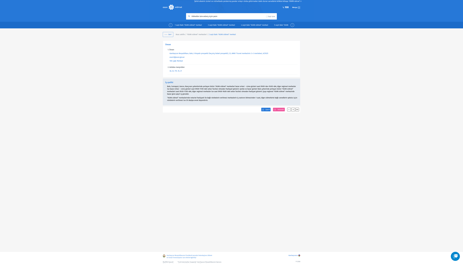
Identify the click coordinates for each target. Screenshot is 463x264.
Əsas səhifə (180, 34)
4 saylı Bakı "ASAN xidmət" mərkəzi (254, 25)
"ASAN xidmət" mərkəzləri (197, 34)
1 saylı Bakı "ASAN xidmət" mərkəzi (188, 25)
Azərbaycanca (293, 255)
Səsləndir (281, 109)
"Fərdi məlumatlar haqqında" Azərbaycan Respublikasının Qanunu (199, 262)
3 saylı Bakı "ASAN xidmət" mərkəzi (221, 25)
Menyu (295, 7)
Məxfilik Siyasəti (168, 262)
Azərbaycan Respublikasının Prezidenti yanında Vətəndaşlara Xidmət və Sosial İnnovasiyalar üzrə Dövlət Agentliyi (189, 256)
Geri (169, 34)
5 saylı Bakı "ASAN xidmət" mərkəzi (287, 25)
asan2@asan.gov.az (177, 57)
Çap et (268, 109)
